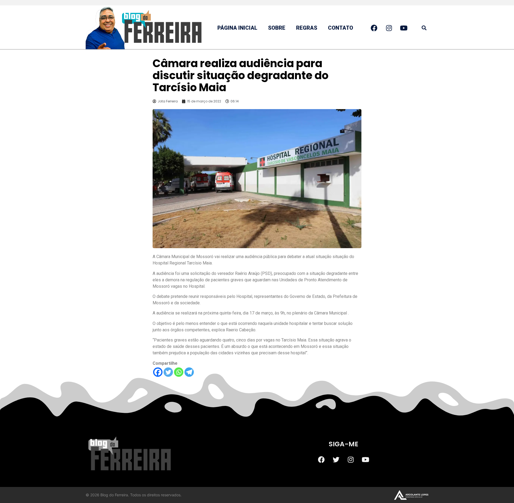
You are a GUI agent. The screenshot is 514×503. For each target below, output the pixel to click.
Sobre (276, 28)
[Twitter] (168, 372)
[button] (423, 28)
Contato (340, 28)
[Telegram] (189, 372)
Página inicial (237, 28)
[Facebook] (157, 372)
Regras (306, 28)
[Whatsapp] (178, 372)
